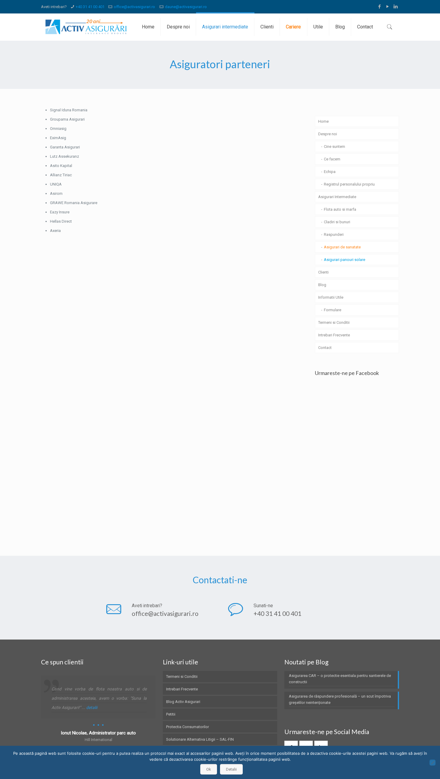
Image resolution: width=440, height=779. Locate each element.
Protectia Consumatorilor (187, 727)
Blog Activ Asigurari (183, 701)
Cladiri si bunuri (337, 222)
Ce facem (332, 159)
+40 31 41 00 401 (90, 6)
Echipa (330, 171)
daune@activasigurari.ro (186, 6)
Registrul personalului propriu (349, 184)
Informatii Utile (330, 297)
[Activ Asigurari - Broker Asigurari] (84, 26)
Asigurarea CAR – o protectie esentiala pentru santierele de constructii (340, 678)
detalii (91, 707)
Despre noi (327, 134)
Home (323, 121)
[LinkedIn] (396, 6)
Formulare (332, 310)
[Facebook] (380, 6)
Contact (325, 347)
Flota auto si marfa (340, 209)
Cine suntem (334, 146)
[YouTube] (388, 6)
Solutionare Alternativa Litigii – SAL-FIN (200, 739)
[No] (433, 763)
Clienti (323, 272)
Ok (208, 769)
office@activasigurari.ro (134, 6)
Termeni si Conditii (334, 322)
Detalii (231, 769)
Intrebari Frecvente (334, 335)
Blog (322, 285)
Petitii (170, 714)
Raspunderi (334, 234)
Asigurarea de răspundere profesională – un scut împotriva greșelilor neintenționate (340, 699)
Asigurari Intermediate (337, 197)
